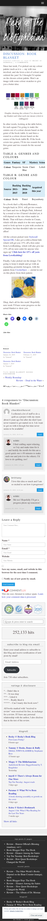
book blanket (17, 372)
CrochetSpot (21, 269)
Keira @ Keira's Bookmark (22, 807)
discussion (9, 374)
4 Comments (21, 62)
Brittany (16, 477)
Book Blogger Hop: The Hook (21, 849)
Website (5, 556)
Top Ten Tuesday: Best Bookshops (23, 855)
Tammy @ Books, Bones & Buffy (24, 747)
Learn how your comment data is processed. (22, 595)
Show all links (10, 821)
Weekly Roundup (13, 377)
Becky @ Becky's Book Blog (22, 736)
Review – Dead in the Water (29, 380)
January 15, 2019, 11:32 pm (13, 490)
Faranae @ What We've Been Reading (24, 904)
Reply (40, 434)
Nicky (36, 61)
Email (6, 548)
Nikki (16, 440)
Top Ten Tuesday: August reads (22, 782)
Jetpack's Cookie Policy (16, 911)
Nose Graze (29, 919)
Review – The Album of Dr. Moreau (23, 892)
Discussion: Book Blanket (12, 352)
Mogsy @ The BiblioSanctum (22, 761)
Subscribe (11, 669)
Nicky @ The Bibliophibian (23, 29)
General (8, 62)
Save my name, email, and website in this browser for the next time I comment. (22, 570)
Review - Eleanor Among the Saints (23, 852)
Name (5, 540)
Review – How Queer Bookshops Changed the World (22, 888)
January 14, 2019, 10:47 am (13, 434)
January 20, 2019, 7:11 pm (14, 508)
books (29, 372)
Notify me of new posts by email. (20, 578)
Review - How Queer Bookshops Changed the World (22, 860)
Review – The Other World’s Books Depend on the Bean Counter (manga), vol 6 (24, 874)
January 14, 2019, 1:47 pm (14, 465)
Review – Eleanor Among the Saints (23, 883)
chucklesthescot (21, 410)
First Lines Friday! (16, 739)
